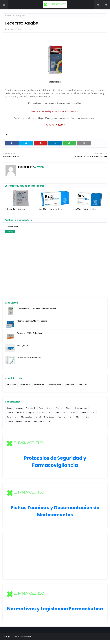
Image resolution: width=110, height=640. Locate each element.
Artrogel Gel (23, 345)
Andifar (42, 412)
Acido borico (83, 385)
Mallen (73, 412)
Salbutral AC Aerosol (15, 209)
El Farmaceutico (24, 636)
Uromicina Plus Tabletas (29, 357)
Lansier (28, 421)
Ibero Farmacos (81, 408)
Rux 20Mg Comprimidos (50, 209)
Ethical (38, 417)
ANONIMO (10, 29)
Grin (87, 417)
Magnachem (39, 421)
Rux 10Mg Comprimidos (85, 209)
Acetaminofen (25, 385)
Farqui (65, 412)
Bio (71, 417)
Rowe (9, 417)
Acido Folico (69, 385)
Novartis (83, 412)
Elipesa (68, 408)
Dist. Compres (53, 412)
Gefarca (49, 408)
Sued (49, 421)
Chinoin (79, 417)
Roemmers (62, 417)
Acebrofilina (11, 385)
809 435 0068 (55, 125)
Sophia (9, 408)
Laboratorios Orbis (14, 421)
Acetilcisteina (39, 385)
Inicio (7, 16)
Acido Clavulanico (54, 385)
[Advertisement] (55, 555)
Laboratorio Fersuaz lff (15, 412)
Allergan (59, 408)
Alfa (16, 417)
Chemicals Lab (26, 417)
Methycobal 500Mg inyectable (32, 320)
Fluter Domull (49, 417)
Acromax (19, 408)
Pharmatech (30, 408)
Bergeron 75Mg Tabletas (29, 333)
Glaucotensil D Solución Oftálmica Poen (36, 308)
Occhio (92, 412)
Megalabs (31, 412)
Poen (41, 408)
